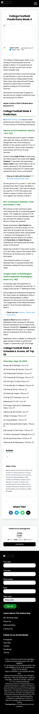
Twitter (6, 653)
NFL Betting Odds (10, 625)
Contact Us (8, 636)
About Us (7, 628)
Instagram (7, 646)
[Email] (28, 513)
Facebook (7, 656)
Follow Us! (19, 551)
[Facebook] (11, 513)
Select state (7, 603)
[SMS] (22, 513)
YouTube (7, 650)
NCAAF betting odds (13, 120)
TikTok (6, 659)
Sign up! (10, 613)
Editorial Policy (9, 632)
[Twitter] (17, 513)
